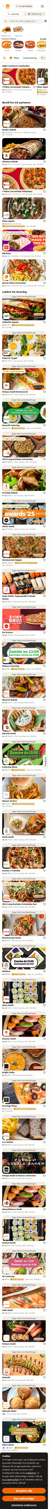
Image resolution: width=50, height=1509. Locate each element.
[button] (6, 6)
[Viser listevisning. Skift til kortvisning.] (45, 21)
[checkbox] (7, 46)
